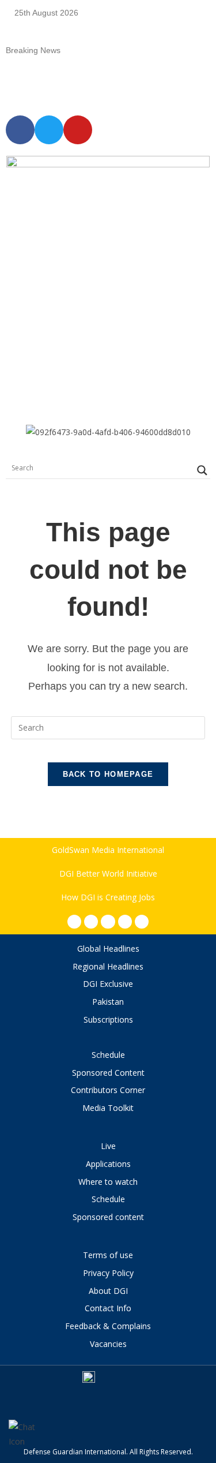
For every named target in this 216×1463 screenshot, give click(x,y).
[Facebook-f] (74, 922)
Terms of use (108, 1254)
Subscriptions (108, 1019)
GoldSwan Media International (108, 849)
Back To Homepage (108, 774)
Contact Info (108, 1308)
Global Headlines (108, 948)
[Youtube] (125, 922)
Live (108, 1145)
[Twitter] (108, 922)
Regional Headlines (108, 966)
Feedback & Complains (108, 1325)
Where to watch (108, 1181)
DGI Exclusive (108, 983)
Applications (108, 1163)
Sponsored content (108, 1216)
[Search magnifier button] (202, 470)
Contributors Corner (108, 1089)
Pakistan (108, 1001)
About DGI (108, 1290)
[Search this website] (108, 726)
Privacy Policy (108, 1272)
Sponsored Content (108, 1072)
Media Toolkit (108, 1107)
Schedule (108, 1054)
